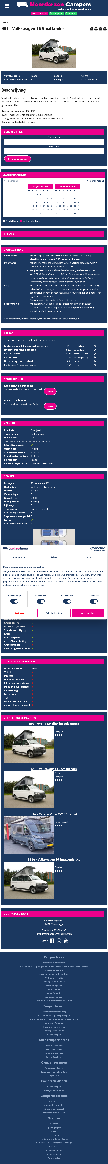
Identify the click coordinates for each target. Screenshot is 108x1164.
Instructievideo (54, 989)
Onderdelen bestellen (54, 1105)
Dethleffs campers (54, 1045)
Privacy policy (54, 1158)
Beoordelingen (54, 1154)
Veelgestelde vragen (54, 997)
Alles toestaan (88, 613)
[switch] (41, 601)
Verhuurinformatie (70, 318)
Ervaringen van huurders (54, 981)
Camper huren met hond (39, 441)
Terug (4, 22)
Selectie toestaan (54, 613)
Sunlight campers (54, 1049)
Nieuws (54, 1131)
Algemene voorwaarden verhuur (54, 974)
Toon (50, 391)
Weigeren (19, 613)
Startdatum (54, 137)
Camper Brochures (54, 1057)
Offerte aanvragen (17, 158)
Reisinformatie (54, 993)
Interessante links (54, 1150)
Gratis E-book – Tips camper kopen (54, 1015)
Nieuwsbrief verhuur (54, 970)
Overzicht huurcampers (54, 962)
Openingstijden (54, 1127)
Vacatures (53, 1135)
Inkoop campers (54, 1034)
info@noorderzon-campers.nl (57, 933)
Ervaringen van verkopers (54, 1090)
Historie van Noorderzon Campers (54, 1139)
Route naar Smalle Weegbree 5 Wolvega (54, 1142)
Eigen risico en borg (68, 300)
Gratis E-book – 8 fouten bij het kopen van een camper (53, 1019)
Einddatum (54, 146)
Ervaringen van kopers (54, 1030)
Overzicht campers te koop (54, 1011)
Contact (54, 1123)
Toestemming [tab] (18, 557)
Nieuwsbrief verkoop (54, 1023)
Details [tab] (54, 557)
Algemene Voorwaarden (47, 318)
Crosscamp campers (54, 1053)
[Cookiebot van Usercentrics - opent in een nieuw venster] (92, 549)
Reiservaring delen (54, 985)
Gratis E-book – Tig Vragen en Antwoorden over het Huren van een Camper (54, 966)
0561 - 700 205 (39, 13)
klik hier (73, 266)
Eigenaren (53, 1075)
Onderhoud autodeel (54, 1109)
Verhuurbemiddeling (54, 1068)
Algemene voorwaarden (54, 1027)
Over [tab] (89, 557)
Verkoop (72, 13)
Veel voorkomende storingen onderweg (54, 1000)
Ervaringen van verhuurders (54, 1072)
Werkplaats (57, 13)
